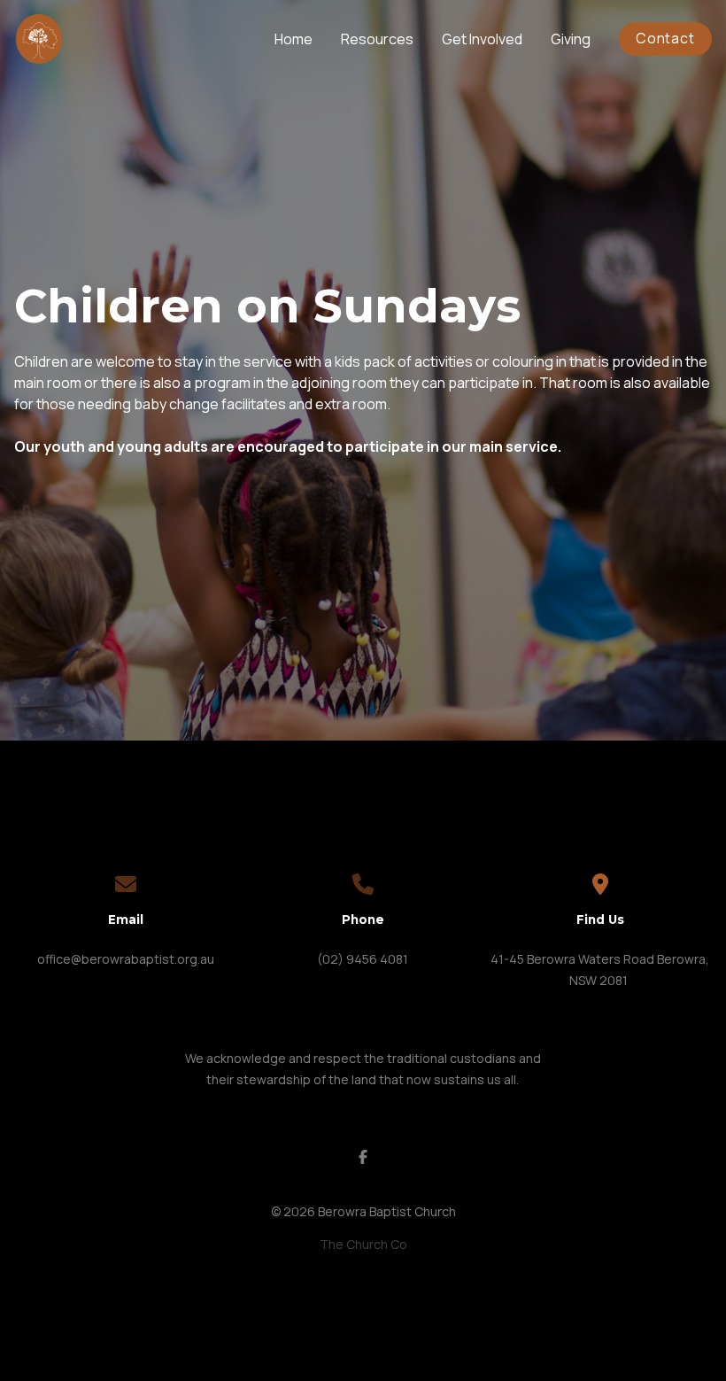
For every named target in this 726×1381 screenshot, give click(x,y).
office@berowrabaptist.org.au (125, 958)
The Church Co (363, 1244)
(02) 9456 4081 (362, 958)
